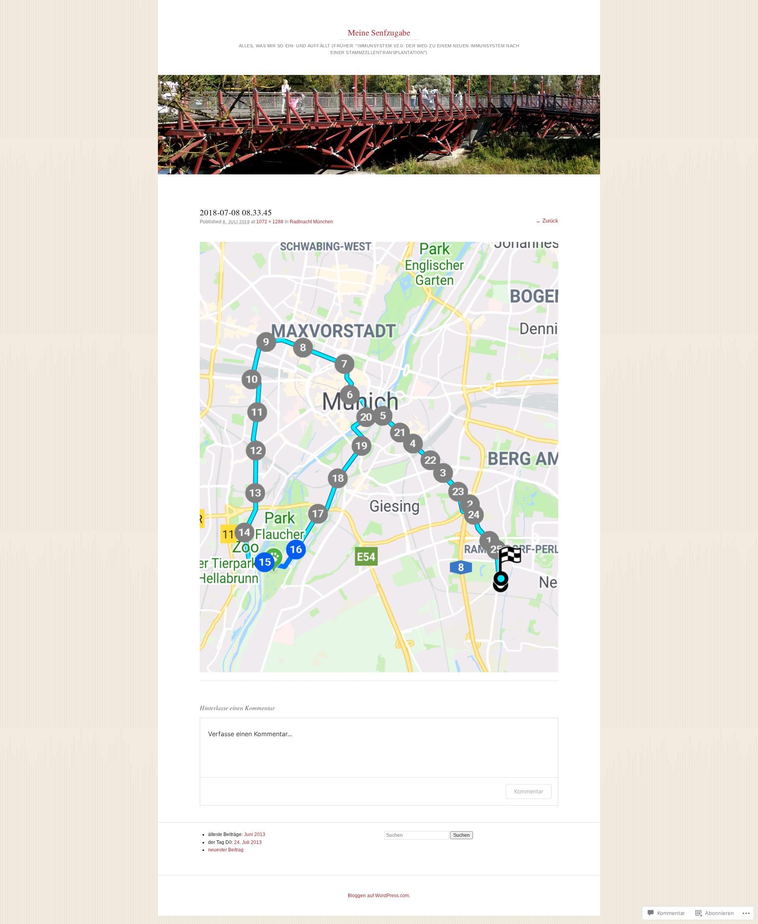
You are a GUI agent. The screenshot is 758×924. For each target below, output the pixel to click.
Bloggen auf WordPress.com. (379, 895)
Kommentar (528, 791)
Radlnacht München (311, 221)
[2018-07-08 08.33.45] (379, 457)
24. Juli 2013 (248, 842)
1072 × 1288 (269, 221)
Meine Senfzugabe (379, 32)
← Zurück (547, 221)
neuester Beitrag (226, 850)
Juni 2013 (254, 834)
